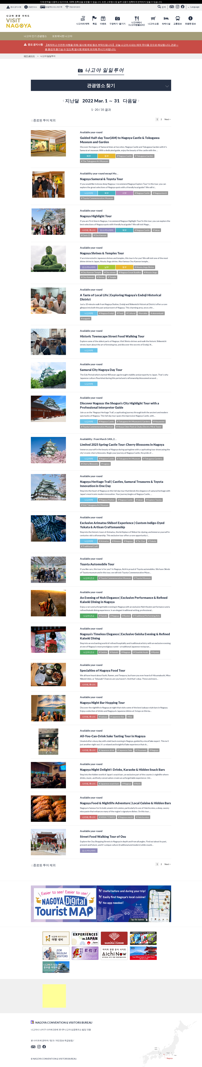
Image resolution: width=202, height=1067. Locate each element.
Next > (167, 119)
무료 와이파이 (74, 7)
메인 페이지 (29, 56)
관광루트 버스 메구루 (54, 7)
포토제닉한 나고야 (62, 36)
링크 (52, 1040)
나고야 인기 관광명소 (35, 36)
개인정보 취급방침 (64, 1040)
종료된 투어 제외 (44, 120)
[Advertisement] (54, 996)
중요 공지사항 (15, 7)
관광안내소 (32, 7)
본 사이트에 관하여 (39, 1040)
